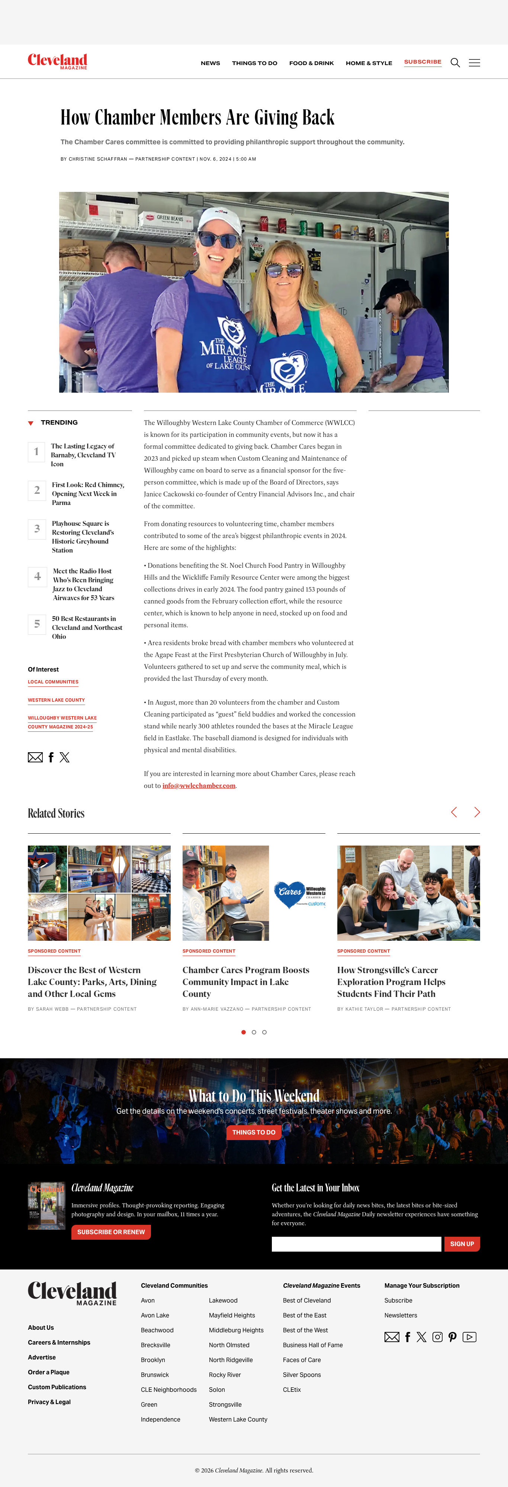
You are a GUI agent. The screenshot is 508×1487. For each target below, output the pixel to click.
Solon (217, 1390)
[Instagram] (438, 1337)
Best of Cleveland (307, 1300)
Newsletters (401, 1315)
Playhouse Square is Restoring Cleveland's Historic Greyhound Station (83, 537)
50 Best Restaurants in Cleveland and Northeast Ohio (87, 628)
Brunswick (155, 1375)
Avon (148, 1300)
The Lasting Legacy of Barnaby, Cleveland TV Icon (83, 455)
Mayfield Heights (232, 1315)
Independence (160, 1419)
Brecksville (155, 1345)
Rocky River (225, 1375)
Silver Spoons (302, 1375)
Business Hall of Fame (313, 1345)
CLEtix (292, 1390)
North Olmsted (229, 1345)
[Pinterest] (452, 1337)
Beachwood (157, 1330)
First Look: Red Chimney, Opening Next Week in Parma (88, 494)
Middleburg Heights (236, 1330)
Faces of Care (302, 1360)
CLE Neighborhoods (169, 1390)
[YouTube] (469, 1337)
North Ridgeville (231, 1360)
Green (149, 1405)
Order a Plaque (49, 1372)
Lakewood (223, 1300)
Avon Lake (155, 1315)
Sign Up (462, 1244)
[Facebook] (407, 1337)
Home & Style (369, 63)
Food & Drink (311, 63)
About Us (41, 1328)
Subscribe (423, 61)
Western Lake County (238, 1419)
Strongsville (225, 1405)
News (210, 63)
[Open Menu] (474, 63)
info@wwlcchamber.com (199, 786)
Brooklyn (153, 1360)
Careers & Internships (59, 1342)
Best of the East (305, 1315)
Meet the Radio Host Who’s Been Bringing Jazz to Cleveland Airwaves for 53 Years (83, 585)
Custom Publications (57, 1387)
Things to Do (254, 63)
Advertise (42, 1357)
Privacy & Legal (49, 1402)
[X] (422, 1337)
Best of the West (305, 1330)
